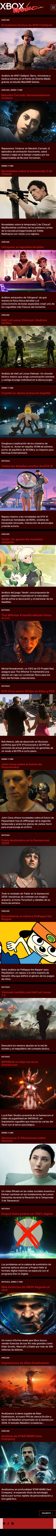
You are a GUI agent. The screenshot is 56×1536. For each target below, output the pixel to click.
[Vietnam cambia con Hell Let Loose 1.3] (28, 1019)
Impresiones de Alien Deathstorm (25, 1363)
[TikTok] (8, 1523)
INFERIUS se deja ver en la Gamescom (19, 1063)
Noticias (5, 461)
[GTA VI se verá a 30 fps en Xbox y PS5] (28, 715)
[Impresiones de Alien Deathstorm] (28, 1387)
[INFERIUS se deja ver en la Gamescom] (28, 1088)
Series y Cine (16, 90)
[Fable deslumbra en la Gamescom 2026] (28, 867)
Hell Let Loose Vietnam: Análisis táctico (24, 321)
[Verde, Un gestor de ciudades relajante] (28, 566)
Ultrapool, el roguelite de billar (22, 247)
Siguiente (46, 1513)
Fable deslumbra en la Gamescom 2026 (25, 842)
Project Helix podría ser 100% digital (27, 1214)
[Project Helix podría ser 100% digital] (28, 1238)
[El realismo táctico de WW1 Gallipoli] (28, 49)
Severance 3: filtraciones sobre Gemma (23, 1139)
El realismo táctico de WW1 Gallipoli (26, 25)
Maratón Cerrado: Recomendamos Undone (25, 96)
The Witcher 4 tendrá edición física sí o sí (26, 616)
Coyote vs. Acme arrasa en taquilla (26, 393)
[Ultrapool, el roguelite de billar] (28, 271)
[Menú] (53, 7)
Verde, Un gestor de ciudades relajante (22, 541)
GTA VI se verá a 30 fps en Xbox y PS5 (28, 691)
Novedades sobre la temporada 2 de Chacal (26, 172)
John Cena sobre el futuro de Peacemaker (21, 766)
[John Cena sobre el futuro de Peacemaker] (28, 791)
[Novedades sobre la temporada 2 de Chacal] (28, 198)
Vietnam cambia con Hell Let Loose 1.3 (26, 994)
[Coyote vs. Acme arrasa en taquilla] (28, 417)
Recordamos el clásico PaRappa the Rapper (26, 918)
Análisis (5, 20)
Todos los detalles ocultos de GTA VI (27, 466)
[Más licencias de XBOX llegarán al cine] (28, 1314)
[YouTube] (12, 1523)
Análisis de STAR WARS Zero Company (21, 1437)
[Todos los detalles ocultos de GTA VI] (28, 490)
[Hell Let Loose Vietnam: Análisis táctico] (28, 347)
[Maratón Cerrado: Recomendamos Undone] (28, 122)
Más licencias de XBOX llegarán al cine (25, 1288)
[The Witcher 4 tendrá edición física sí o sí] (28, 642)
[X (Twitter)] (4, 1523)
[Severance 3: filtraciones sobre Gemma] (28, 1164)
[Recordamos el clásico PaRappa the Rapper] (28, 943)
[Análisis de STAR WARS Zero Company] (28, 1463)
